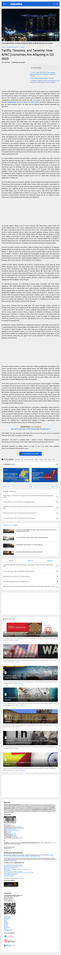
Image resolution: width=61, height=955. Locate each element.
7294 (14, 834)
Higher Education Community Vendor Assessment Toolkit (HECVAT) (19, 872)
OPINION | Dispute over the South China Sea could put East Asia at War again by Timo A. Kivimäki (44, 81)
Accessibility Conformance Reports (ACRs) (13, 865)
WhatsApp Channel (44, 429)
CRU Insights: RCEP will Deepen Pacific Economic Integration (16, 478)
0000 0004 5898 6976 (11, 829)
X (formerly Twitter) (8, 930)
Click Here (21, 878)
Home (3, 47)
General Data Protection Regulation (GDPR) (13, 871)
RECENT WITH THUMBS (10, 525)
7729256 (53, 842)
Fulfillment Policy (7, 870)
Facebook (6, 919)
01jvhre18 (9, 831)
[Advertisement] (15, 76)
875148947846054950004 (13, 830)
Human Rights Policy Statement (11, 873)
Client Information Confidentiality (11, 867)
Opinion (22, 47)
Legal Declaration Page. (11, 860)
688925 (15, 835)
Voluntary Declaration (8, 876)
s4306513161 (13, 833)
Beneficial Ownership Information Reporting (13, 866)
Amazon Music (7, 917)
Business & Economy (12, 47)
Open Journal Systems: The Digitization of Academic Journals (26, 635)
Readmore (16, 640)
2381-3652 (8, 824)
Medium (5, 926)
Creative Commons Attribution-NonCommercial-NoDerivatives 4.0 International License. (28, 855)
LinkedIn (6, 924)
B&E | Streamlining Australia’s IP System (42, 78)
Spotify (5, 928)
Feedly (28, 429)
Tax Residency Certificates (10, 875)
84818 (9, 832)
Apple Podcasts (7, 918)
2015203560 (18, 826)
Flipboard (33, 429)
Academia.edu (7, 916)
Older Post (54, 486)
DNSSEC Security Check (9, 868)
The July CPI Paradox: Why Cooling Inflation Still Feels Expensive (32, 537)
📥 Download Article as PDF (30, 453)
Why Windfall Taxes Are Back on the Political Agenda (29, 544)
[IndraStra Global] (16, 4)
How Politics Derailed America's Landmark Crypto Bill (29, 552)
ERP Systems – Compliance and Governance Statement (16, 869)
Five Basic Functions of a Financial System (20, 656)
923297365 (12, 825)
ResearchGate (7, 927)
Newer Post (7, 486)
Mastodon (6, 925)
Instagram (6, 923)
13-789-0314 (14, 836)
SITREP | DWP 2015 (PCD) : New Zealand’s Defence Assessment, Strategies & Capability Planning (42, 74)
